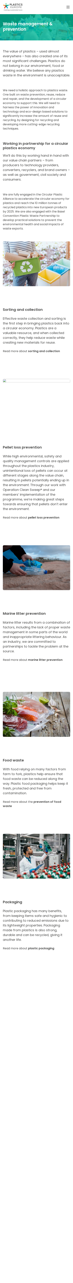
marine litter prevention (45, 660)
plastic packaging (41, 948)
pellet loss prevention (43, 518)
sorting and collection (44, 351)
